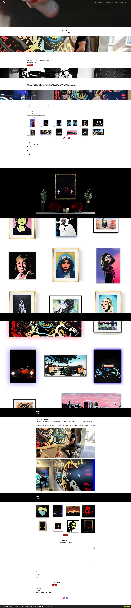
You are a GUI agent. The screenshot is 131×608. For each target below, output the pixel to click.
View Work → (38, 413)
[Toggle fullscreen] (94, 548)
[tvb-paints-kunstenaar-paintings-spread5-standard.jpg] (98, 132)
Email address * (38, 574)
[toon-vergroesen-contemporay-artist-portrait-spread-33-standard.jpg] (32, 123)
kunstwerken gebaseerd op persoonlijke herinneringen (36, 115)
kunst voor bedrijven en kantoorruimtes (33, 113)
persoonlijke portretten (31, 109)
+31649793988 (39, 593)
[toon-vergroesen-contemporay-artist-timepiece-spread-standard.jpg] (46, 132)
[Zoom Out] (94, 568)
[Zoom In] (94, 567)
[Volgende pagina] (69, 138)
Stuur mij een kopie (57, 582)
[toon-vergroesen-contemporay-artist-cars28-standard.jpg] (98, 123)
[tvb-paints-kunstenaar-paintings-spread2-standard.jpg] (32, 132)
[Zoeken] (128, 2)
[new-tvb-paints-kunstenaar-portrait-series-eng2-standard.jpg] (59, 123)
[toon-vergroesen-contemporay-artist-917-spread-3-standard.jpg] (72, 123)
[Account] (125, 2)
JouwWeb (94, 604)
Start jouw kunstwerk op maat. (31, 62)
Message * (37, 577)
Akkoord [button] (127, 606)
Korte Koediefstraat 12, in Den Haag (66, 542)
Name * (37, 571)
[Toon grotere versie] (65, 192)
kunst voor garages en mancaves (32, 111)
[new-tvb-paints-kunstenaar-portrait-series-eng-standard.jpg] (46, 123)
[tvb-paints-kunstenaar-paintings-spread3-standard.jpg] (72, 132)
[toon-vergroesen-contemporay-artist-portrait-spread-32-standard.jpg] (85, 123)
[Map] (65, 558)
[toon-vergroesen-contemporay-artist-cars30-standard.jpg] (85, 132)
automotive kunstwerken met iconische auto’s (34, 107)
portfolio (48, 419)
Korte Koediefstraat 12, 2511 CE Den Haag (45, 592)
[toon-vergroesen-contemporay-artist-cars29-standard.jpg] (59, 132)
